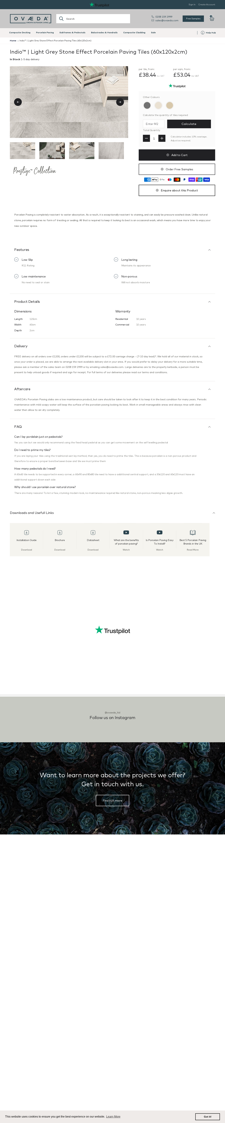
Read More (193, 549)
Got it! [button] (207, 1116)
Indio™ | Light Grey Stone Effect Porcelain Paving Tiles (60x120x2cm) (55, 40)
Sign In (192, 4)
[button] (20, 102)
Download (26, 549)
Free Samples (193, 18)
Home (13, 40)
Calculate (189, 124)
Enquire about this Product (179, 190)
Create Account (206, 4)
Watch (126, 549)
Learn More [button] (113, 1116)
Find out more (112, 800)
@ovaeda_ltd (112, 712)
